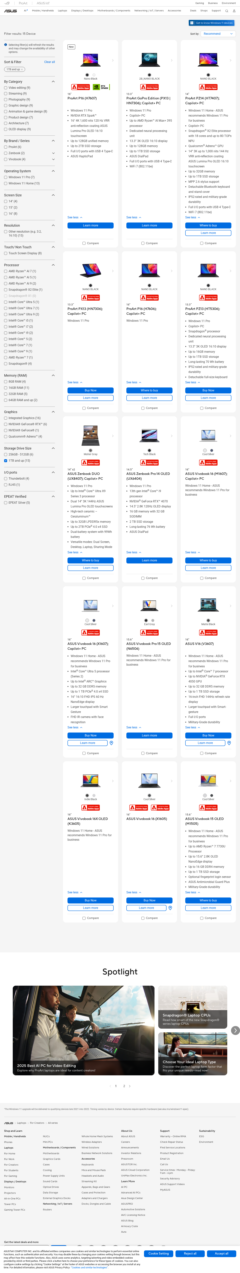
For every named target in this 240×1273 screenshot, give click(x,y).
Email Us (165, 1158)
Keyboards (88, 1164)
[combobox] (218, 34)
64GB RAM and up (16, 399)
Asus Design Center (132, 1198)
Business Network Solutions (97, 1153)
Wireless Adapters (92, 1142)
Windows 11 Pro (15, 176)
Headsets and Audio (93, 1175)
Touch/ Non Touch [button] (18, 247)
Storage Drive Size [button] (18, 448)
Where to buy (208, 225)
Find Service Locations (172, 1147)
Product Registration (171, 1153)
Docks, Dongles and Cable (96, 1203)
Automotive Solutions (133, 1209)
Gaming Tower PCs (14, 1209)
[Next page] (129, 1086)
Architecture (12, 122)
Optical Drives (51, 1187)
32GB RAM (11, 393)
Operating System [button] (17, 171)
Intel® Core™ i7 (14, 325)
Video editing (12, 87)
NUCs (46, 1136)
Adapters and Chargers (95, 1198)
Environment (229, 3)
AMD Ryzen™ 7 (14, 356)
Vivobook (10, 158)
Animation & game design (21, 110)
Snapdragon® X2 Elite (19, 289)
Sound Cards (50, 1181)
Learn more (90, 225)
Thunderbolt (12, 477)
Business (213, 3)
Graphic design (14, 104)
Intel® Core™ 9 (13, 350)
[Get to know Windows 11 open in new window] (212, 26)
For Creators (11, 1164)
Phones (8, 1142)
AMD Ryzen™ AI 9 (15, 282)
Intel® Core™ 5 (13, 338)
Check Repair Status (171, 1142)
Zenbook (10, 152)
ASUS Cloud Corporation (135, 1170)
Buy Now (91, 390)
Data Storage (50, 1192)
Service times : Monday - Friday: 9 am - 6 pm (177, 1172)
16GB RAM (11, 387)
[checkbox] (90, 243)
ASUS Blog (127, 1220)
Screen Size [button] (13, 195)
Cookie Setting (158, 1253)
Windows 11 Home (16, 182)
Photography (12, 98)
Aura (123, 1231)
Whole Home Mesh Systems (97, 1136)
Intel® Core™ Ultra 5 (17, 301)
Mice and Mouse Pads (94, 1170)
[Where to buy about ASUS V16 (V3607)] (228, 743)
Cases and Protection (93, 1192)
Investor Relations (131, 1153)
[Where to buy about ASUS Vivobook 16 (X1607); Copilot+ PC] (111, 743)
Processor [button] (11, 265)
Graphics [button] (10, 412)
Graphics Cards (51, 1159)
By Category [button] (13, 82)
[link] (10, 11)
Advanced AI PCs (130, 1192)
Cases (46, 1164)
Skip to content (6, 11)
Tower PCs (10, 1204)
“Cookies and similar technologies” (89, 1267)
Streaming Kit (89, 1181)
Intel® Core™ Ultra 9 (17, 313)
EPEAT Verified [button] (15, 496)
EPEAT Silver (12, 501)
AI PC (124, 1187)
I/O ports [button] (10, 472)
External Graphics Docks (56, 1198)
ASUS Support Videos (172, 1184)
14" (6, 200)
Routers (47, 1209)
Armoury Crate (129, 1226)
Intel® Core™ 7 (13, 344)
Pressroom (127, 1158)
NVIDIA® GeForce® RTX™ (21, 423)
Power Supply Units (54, 1175)
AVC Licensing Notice (133, 1215)
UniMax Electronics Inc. (134, 1175)
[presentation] (231, 33)
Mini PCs (48, 1142)
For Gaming (10, 1176)
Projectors (10, 1193)
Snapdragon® (13, 362)
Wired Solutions (90, 1147)
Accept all (221, 1253)
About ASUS (128, 1136)
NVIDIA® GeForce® (17, 429)
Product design (14, 116)
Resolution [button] (12, 225)
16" (6, 212)
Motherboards (51, 1153)
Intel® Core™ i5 (14, 319)
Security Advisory (170, 1178)
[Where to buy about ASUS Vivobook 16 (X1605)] (169, 908)
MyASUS (165, 1189)
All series (53, 1122)
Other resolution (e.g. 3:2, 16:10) (25, 230)
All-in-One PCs (12, 1198)
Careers (125, 1142)
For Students (11, 1170)
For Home (9, 1153)
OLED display (13, 128)
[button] (199, 3)
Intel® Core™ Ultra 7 (17, 307)
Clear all (49, 62)
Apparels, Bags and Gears (96, 1187)
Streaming (11, 92)
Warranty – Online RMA (173, 1136)
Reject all (190, 1253)
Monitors (9, 1187)
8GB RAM (10, 380)
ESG (201, 1136)
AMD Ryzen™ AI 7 (15, 270)
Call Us (164, 1164)
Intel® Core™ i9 (14, 332)
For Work (9, 1159)
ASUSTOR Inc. (129, 1164)
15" (6, 206)
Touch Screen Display (18, 252)
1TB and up (12, 459)
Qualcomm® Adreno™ (18, 435)
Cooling (47, 1170)
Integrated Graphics (17, 417)
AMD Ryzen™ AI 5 (15, 276)
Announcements (130, 1147)
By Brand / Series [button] (17, 141)
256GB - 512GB (14, 453)
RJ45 (7, 484)
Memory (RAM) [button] (15, 375)
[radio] (87, 74)
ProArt (8, 146)
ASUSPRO (127, 1203)
